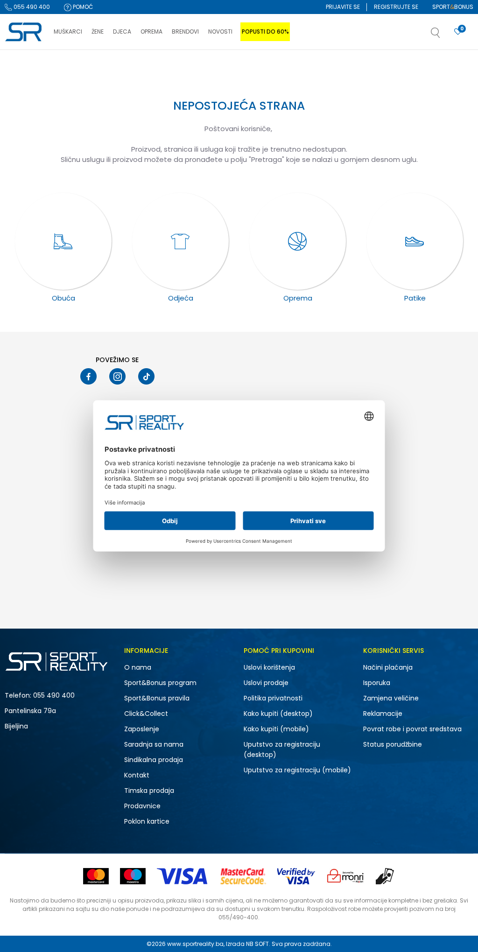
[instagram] (117, 376)
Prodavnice (142, 806)
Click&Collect (146, 713)
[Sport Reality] (24, 32)
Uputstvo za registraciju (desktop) (282, 749)
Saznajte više (335, 69)
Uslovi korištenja (269, 667)
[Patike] (415, 241)
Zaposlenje (141, 729)
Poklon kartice (146, 821)
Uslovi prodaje (266, 682)
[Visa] (183, 876)
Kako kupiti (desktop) (278, 713)
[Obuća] (63, 241)
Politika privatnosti (273, 698)
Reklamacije (382, 713)
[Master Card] (96, 876)
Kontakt (136, 775)
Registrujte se (396, 7)
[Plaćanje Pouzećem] (385, 876)
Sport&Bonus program (160, 682)
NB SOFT (257, 944)
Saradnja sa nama (153, 744)
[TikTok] (146, 376)
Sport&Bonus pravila (157, 698)
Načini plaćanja (388, 667)
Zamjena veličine (391, 698)
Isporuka (376, 682)
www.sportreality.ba (195, 944)
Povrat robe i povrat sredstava (412, 729)
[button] (445, 35)
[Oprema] (297, 241)
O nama (137, 667)
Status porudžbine (392, 744)
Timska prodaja (149, 790)
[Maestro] (133, 876)
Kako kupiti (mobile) (276, 729)
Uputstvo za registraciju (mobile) (297, 770)
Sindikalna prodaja (153, 759)
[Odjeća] (180, 241)
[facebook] (88, 376)
